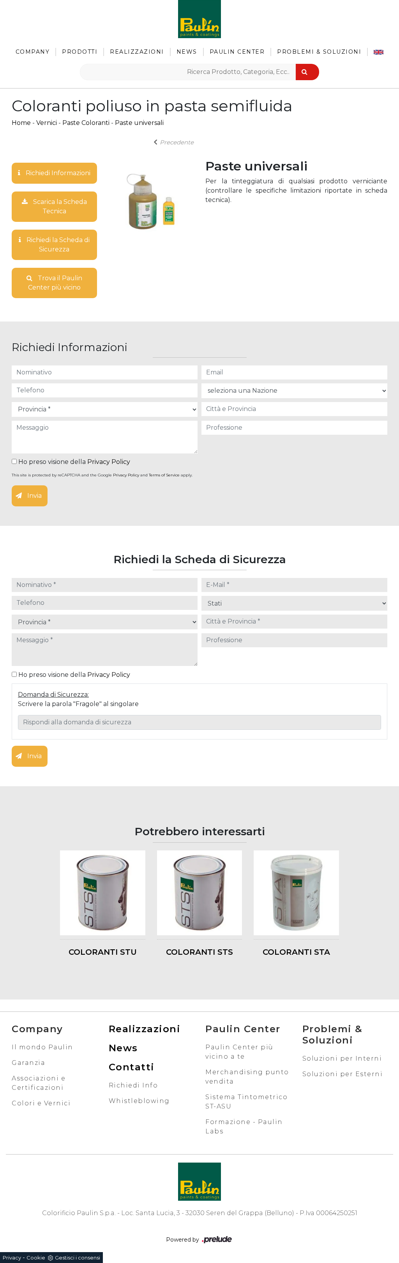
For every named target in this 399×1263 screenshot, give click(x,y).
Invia (34, 495)
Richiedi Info (133, 1085)
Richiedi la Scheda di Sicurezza (57, 244)
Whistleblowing (139, 1101)
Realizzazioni (137, 51)
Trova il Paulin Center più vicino (55, 282)
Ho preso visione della (73, 462)
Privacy (12, 1257)
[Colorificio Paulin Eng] (378, 52)
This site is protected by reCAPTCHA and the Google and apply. (102, 475)
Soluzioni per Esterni (342, 1074)
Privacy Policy (108, 462)
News (187, 51)
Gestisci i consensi (77, 1257)
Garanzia (28, 1062)
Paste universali (139, 122)
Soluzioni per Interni (342, 1058)
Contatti (132, 1067)
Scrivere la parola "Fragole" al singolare (78, 704)
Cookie (35, 1257)
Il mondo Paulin (42, 1047)
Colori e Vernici (41, 1103)
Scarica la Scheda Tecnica (59, 206)
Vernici (46, 122)
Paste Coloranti (85, 122)
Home (21, 122)
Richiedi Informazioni (57, 173)
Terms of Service (164, 475)
